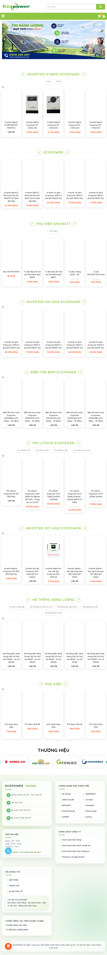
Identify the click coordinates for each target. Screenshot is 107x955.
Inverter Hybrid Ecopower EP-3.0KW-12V (53, 125)
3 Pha (58, 81)
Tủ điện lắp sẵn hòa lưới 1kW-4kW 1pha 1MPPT (53, 275)
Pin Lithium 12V (23, 450)
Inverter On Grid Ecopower (53, 302)
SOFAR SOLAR (68, 811)
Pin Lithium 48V (61, 450)
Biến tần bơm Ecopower (53, 372)
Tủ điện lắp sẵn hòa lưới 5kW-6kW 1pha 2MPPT (32, 275)
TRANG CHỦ (14, 885)
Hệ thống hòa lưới (90, 607)
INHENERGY (91, 794)
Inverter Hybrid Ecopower (53, 74)
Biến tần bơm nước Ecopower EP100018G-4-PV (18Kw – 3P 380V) (96, 416)
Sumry (89, 817)
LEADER (65, 817)
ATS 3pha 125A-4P (32, 724)
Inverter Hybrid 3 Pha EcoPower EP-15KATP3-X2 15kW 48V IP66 (11, 196)
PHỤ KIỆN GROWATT (53, 224)
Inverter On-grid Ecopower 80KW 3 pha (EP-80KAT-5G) (53, 345)
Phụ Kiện (53, 231)
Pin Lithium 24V (42, 450)
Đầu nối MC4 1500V (11, 272)
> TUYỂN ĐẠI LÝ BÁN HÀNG (16, 930)
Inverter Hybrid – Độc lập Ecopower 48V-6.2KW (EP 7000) (75, 572)
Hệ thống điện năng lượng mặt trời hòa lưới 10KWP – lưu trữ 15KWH (11, 657)
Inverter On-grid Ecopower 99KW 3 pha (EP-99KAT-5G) (74, 195)
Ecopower (53, 152)
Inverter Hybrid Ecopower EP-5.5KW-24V (74, 125)
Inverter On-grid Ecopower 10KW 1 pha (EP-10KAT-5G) (96, 195)
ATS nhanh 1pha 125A (53, 725)
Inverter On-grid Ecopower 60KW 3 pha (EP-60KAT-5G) (74, 345)
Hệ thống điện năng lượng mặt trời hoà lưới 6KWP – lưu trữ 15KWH (32, 657)
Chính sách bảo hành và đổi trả (76, 845)
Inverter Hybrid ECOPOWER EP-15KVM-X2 (11, 125)
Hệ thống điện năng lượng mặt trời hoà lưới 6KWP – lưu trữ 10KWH (53, 657)
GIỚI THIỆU (13, 880)
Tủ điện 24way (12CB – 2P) (74, 273)
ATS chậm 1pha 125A (95, 725)
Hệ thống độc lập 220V (67, 607)
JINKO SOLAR (68, 799)
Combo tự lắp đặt (16, 607)
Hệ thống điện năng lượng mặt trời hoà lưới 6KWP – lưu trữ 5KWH (74, 657)
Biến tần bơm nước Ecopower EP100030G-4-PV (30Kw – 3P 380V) (53, 416)
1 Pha (48, 81)
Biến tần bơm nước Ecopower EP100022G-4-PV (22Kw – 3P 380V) (75, 416)
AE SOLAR (66, 794)
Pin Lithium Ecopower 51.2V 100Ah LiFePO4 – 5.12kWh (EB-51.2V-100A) (75, 497)
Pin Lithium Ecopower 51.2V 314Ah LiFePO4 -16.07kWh (53, 495)
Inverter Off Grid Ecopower (53, 528)
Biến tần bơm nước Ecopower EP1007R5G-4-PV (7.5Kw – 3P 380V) (11, 416)
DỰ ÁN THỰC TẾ (15, 891)
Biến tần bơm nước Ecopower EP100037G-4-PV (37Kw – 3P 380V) (32, 416)
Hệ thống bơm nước (53, 613)
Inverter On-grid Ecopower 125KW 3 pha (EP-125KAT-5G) (53, 195)
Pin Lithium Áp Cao (81, 450)
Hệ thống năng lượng (53, 600)
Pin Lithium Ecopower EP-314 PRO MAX (11, 494)
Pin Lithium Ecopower (53, 443)
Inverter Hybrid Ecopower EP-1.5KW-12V (96, 125)
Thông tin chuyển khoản (73, 857)
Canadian (90, 805)
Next (102, 39)
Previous (5, 39)
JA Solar (89, 799)
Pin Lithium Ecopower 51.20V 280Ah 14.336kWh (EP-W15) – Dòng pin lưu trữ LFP (32, 497)
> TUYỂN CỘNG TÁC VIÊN (16, 925)
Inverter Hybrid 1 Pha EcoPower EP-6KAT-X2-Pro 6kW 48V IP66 (32, 196)
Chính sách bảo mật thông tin (76, 851)
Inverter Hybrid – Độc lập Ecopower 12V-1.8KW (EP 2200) (96, 572)
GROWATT (66, 805)
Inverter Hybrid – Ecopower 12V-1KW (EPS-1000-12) (11, 571)
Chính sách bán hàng (71, 840)
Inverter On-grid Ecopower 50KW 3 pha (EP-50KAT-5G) (95, 345)
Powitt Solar (91, 811)
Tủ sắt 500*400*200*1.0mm (96, 273)
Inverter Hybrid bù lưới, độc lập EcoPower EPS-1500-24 (53, 572)
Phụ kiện (53, 684)
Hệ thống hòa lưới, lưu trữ (41, 607)
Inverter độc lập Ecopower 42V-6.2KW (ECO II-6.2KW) (32, 572)
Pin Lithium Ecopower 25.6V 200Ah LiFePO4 (96, 494)
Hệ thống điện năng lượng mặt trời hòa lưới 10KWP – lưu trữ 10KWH (95, 657)
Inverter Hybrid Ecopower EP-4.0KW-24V (32, 125)
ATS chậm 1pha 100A (11, 725)
